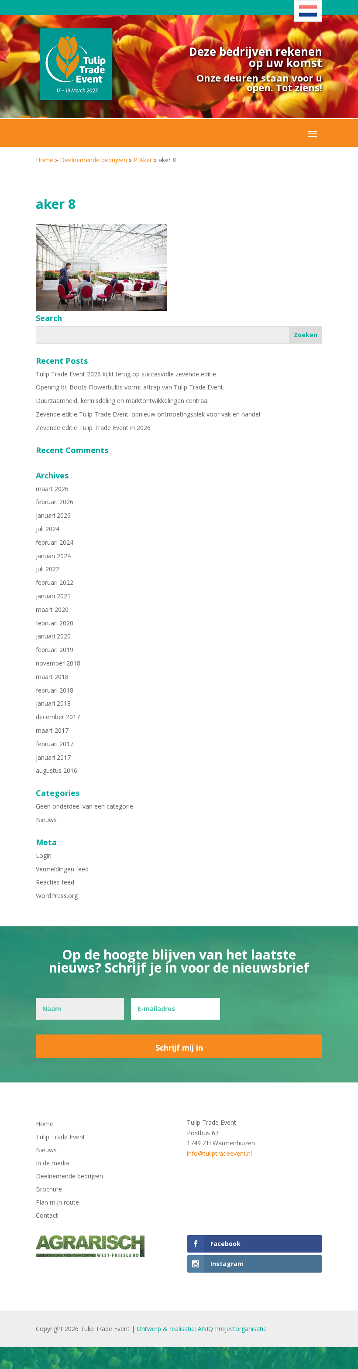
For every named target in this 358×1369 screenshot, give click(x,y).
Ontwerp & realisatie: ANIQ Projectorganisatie (202, 1329)
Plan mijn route (57, 1202)
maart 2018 (52, 677)
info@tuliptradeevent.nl (219, 1153)
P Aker (143, 160)
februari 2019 (54, 649)
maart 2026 (52, 489)
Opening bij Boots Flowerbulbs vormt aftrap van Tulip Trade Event (129, 387)
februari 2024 (54, 542)
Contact (47, 1215)
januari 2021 (53, 596)
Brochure (49, 1189)
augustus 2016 (56, 770)
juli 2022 (47, 569)
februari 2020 (54, 623)
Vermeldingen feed (62, 869)
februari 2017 (54, 744)
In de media (52, 1163)
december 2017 (58, 717)
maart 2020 (52, 609)
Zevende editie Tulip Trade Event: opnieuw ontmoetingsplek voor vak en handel (148, 414)
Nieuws (46, 820)
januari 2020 (53, 636)
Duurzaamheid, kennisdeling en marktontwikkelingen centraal (122, 400)
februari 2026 (54, 502)
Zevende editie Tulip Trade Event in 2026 (93, 427)
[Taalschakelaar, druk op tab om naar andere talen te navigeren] (308, 11)
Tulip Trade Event (60, 1137)
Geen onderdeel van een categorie (84, 806)
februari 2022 (54, 582)
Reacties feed (55, 882)
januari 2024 (53, 556)
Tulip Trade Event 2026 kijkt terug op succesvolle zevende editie (126, 374)
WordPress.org (57, 895)
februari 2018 (54, 690)
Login (44, 855)
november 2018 (58, 663)
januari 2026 (53, 515)
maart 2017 (52, 730)
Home (44, 160)
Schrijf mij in (179, 1047)
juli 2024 (47, 529)
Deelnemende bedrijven (93, 160)
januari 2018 (53, 703)
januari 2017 (53, 757)
